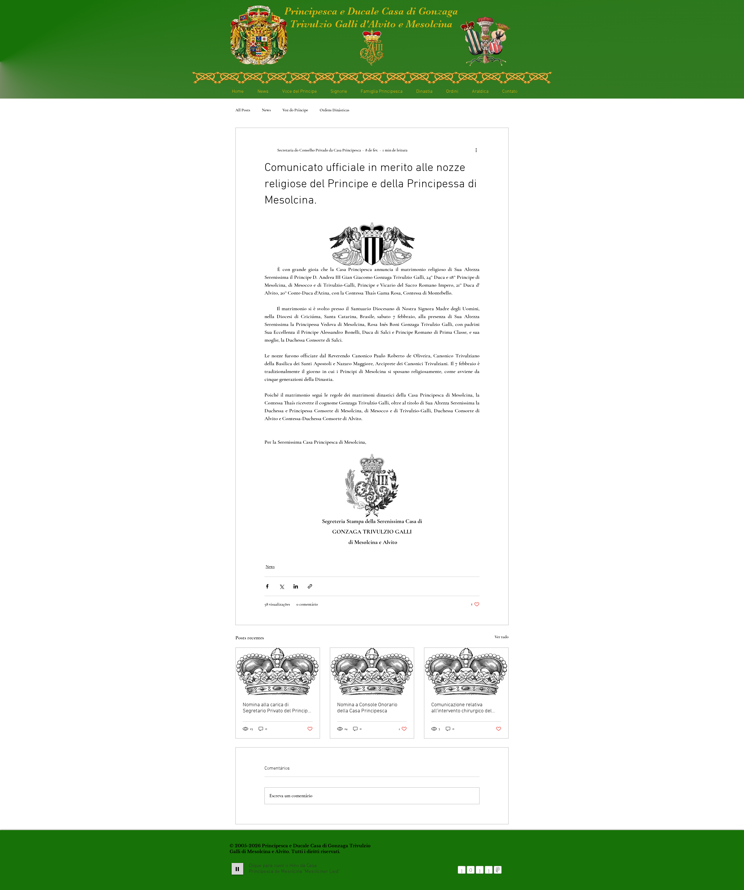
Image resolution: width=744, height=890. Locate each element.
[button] (336, 91)
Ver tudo (502, 636)
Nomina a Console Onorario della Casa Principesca (367, 708)
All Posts (242, 110)
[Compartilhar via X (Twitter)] (281, 586)
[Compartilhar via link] (310, 586)
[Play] (237, 869)
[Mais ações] (476, 150)
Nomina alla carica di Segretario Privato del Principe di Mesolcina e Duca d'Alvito (276, 708)
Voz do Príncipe (295, 110)
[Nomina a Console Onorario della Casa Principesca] (372, 671)
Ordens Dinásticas (334, 110)
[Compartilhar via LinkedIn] (295, 586)
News (266, 110)
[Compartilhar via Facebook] (267, 586)
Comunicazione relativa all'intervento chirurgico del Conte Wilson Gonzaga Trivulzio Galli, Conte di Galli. (465, 708)
